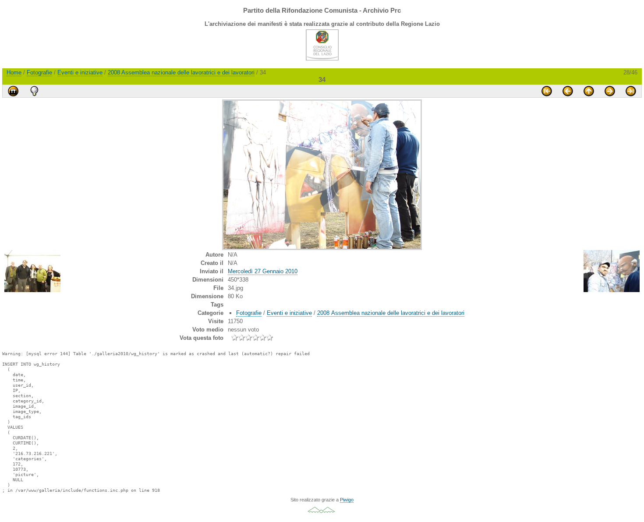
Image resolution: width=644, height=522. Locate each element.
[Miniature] (588, 91)
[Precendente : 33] (567, 91)
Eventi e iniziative (80, 72)
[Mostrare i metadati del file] (34, 91)
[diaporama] (13, 91)
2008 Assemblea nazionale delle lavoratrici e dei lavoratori (181, 72)
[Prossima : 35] (609, 91)
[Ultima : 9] (630, 91)
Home (14, 72)
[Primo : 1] (546, 91)
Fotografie (39, 72)
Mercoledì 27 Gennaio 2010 (262, 271)
